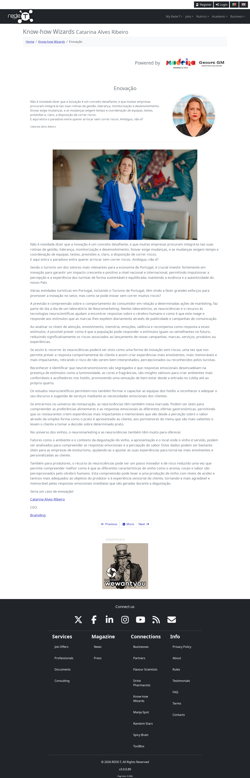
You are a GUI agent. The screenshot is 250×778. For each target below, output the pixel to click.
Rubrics (201, 16)
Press (98, 658)
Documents (63, 669)
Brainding (38, 515)
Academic (218, 16)
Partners (139, 658)
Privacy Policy (182, 647)
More (130, 524)
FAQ (175, 692)
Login (223, 5)
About (177, 658)
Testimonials (181, 681)
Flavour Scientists (145, 669)
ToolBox (138, 746)
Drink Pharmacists (141, 683)
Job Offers (61, 647)
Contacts (179, 715)
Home (30, 42)
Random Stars (143, 724)
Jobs (188, 16)
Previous (111, 524)
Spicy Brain (140, 735)
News (98, 647)
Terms (177, 703)
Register (205, 5)
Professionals (64, 658)
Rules (176, 669)
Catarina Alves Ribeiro (47, 499)
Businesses (141, 647)
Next (142, 524)
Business (236, 16)
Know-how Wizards (51, 42)
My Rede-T (173, 16)
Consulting (62, 681)
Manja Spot (141, 712)
